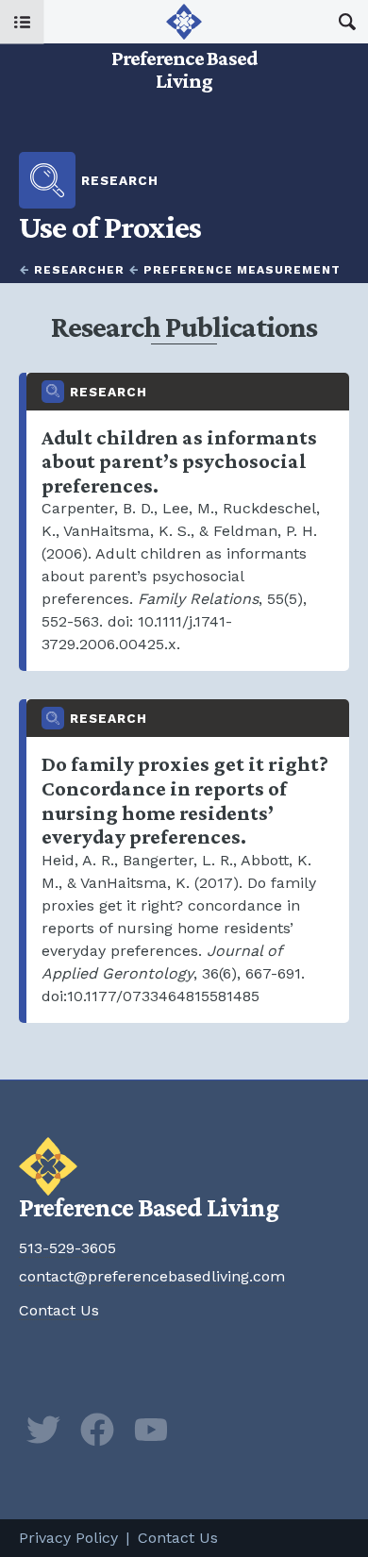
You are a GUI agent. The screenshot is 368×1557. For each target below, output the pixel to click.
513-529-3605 (67, 1248)
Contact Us (59, 1310)
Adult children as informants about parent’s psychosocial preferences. (187, 522)
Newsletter (205, 1430)
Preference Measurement (242, 269)
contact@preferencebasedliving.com (152, 1276)
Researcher (79, 269)
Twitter (43, 1430)
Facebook (97, 1430)
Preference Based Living (184, 46)
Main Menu (22, 22)
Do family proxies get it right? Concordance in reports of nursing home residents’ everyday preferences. (187, 860)
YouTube (151, 1430)
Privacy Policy (68, 1538)
